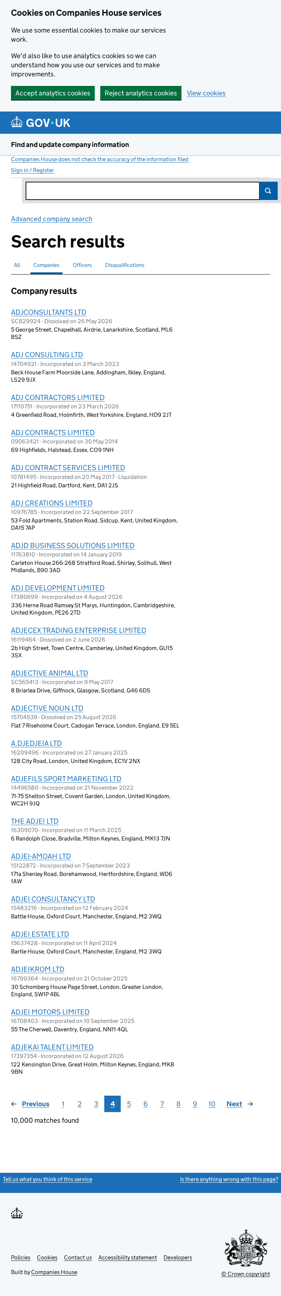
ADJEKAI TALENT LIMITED (52, 1047)
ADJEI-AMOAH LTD (41, 856)
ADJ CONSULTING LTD (47, 354)
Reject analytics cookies (141, 93)
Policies (20, 1257)
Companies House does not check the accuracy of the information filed (99, 159)
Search (268, 191)
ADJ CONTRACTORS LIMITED (58, 397)
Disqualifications (125, 264)
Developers (178, 1257)
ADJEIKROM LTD (37, 969)
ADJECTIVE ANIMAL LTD (49, 673)
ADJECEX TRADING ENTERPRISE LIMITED (78, 630)
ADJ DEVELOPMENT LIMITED (58, 587)
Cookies (47, 1257)
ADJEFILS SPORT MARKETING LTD (66, 778)
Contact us (78, 1257)
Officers (82, 264)
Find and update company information (70, 144)
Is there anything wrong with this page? (229, 1179)
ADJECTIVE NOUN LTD (47, 708)
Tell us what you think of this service (47, 1179)
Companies (46, 264)
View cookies (206, 93)
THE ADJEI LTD (35, 821)
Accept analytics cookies (52, 93)
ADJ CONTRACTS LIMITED (53, 432)
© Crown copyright (245, 1273)
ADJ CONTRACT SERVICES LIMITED (68, 467)
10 (212, 1104)
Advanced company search (51, 219)
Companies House (54, 1272)
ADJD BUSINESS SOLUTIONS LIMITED (73, 545)
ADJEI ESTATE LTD (40, 934)
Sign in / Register (32, 170)
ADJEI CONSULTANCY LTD (53, 899)
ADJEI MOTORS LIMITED (50, 1012)
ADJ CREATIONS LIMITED (52, 503)
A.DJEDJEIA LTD (36, 743)
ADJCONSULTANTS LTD (48, 312)
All (17, 264)
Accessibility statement (127, 1257)
